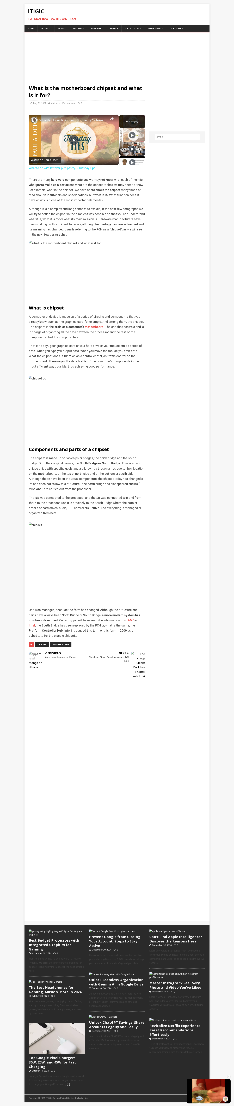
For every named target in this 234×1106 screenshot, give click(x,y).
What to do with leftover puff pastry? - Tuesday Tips (73, 120)
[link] (34, 120)
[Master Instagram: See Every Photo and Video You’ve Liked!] (177, 977)
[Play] (132, 135)
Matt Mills (55, 103)
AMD (131, 620)
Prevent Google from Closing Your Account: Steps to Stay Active (114, 941)
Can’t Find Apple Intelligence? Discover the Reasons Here (175, 938)
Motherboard (60, 644)
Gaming (113, 28)
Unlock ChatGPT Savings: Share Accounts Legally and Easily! (116, 1024)
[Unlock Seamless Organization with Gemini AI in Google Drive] (111, 974)
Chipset (42, 644)
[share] (112, 119)
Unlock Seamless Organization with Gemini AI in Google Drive (116, 982)
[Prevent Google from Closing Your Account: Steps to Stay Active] (112, 931)
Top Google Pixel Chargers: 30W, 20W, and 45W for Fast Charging (52, 1062)
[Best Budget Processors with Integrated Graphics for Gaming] (57, 934)
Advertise (83, 1098)
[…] (68, 1084)
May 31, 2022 (39, 103)
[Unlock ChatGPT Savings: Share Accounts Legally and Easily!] (103, 1016)
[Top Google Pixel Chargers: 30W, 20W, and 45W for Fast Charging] (57, 1052)
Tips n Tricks (132, 28)
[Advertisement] (117, 56)
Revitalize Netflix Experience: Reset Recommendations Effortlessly (175, 1030)
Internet (46, 28)
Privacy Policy (59, 1098)
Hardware (78, 28)
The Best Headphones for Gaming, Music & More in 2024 (55, 989)
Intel (32, 625)
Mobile (61, 28)
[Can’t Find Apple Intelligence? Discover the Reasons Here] (167, 931)
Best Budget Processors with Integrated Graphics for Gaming (54, 945)
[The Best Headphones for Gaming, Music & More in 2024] (45, 981)
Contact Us (72, 1098)
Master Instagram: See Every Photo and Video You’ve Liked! (175, 985)
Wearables (96, 28)
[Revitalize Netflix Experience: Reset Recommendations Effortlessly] (172, 1020)
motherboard (94, 327)
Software (175, 28)
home (31, 28)
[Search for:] (177, 137)
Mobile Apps (154, 28)
